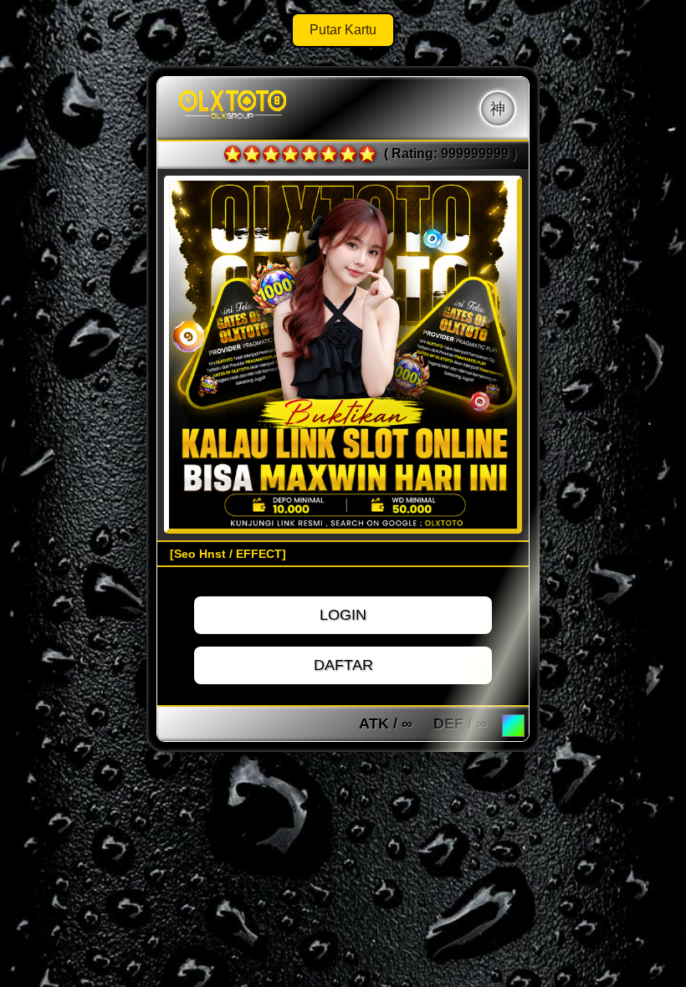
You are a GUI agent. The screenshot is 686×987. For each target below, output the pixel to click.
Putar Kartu (343, 30)
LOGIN (343, 614)
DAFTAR (343, 665)
